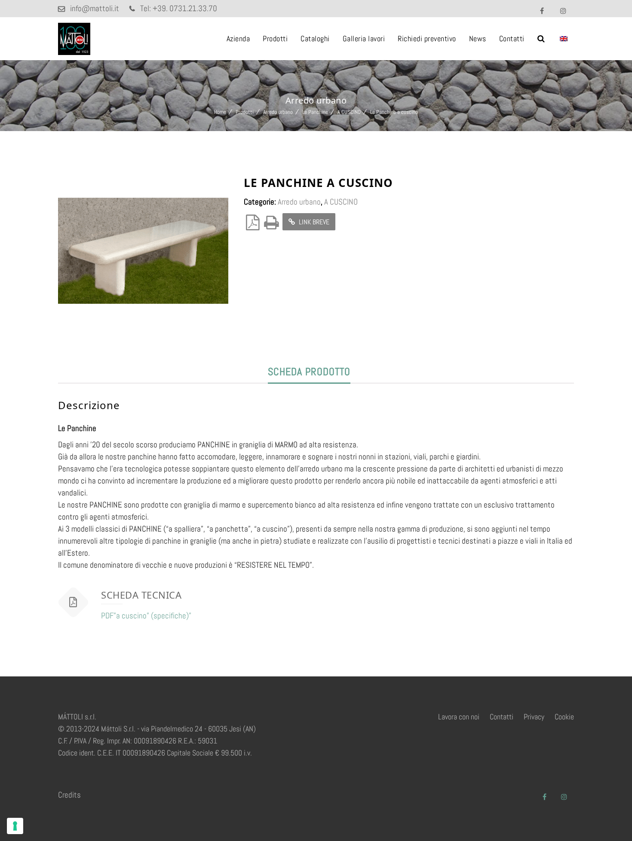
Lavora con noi (458, 717)
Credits (69, 795)
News (477, 38)
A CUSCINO (349, 112)
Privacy (534, 717)
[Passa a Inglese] (563, 38)
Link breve (313, 221)
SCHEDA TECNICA (141, 594)
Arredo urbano (278, 112)
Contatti (512, 38)
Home (220, 112)
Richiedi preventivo (427, 38)
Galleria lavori (364, 38)
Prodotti (275, 38)
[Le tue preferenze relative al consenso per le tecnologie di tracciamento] (15, 826)
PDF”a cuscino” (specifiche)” (146, 616)
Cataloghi (315, 38)
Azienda (238, 38)
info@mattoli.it (94, 8)
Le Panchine (315, 112)
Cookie (564, 717)
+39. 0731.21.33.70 (185, 8)
